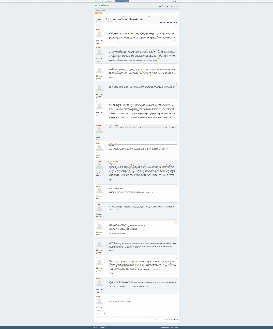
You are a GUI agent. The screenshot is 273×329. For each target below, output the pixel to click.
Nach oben (97, 313)
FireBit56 (98, 30)
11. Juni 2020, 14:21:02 (112, 47)
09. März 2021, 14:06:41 (112, 222)
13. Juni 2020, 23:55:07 (112, 66)
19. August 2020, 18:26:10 (113, 83)
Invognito (99, 186)
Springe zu (158, 319)
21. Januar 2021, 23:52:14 (113, 204)
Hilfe (158, 327)
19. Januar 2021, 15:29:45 (113, 186)
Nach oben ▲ (176, 327)
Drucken (176, 26)
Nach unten (97, 26)
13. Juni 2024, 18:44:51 (112, 296)
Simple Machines (103, 327)
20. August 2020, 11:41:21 (113, 101)
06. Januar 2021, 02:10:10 (113, 161)
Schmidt (98, 102)
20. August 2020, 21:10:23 (113, 143)
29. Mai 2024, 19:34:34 (112, 278)
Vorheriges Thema (164, 22)
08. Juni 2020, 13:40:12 (112, 29)
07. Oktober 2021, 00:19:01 (113, 257)
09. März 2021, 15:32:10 (112, 239)
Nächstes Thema (174, 22)
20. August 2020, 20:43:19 (113, 125)
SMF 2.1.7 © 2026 (97, 327)
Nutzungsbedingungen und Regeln (166, 327)
